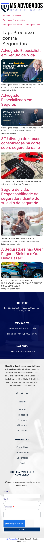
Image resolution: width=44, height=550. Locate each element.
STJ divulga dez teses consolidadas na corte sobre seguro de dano (20, 143)
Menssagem (8, 507)
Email (6, 499)
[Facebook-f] (17, 393)
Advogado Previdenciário (14, 20)
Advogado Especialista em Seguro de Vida (21, 52)
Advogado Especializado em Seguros (16, 100)
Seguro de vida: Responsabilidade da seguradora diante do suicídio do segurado (20, 196)
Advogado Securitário (12, 24)
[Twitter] (22, 393)
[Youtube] (27, 393)
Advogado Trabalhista (13, 15)
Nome (6, 491)
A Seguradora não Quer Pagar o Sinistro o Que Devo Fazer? (22, 253)
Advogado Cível (33, 24)
